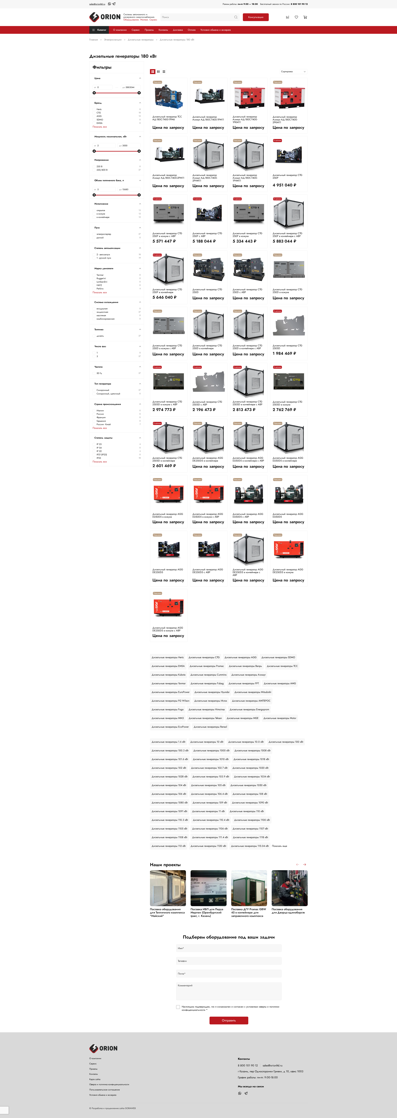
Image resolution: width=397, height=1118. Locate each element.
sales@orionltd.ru (97, 4)
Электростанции (113, 39)
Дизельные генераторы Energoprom (249, 709)
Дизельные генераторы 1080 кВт (170, 802)
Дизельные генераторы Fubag (207, 683)
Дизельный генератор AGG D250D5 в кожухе (167, 515)
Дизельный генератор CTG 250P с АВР (207, 235)
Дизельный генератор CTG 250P (287, 176)
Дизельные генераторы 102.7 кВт (209, 768)
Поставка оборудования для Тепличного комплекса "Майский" (167, 912)
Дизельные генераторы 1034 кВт (252, 776)
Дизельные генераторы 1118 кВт (250, 837)
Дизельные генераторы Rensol (210, 727)
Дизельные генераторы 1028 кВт (169, 776)
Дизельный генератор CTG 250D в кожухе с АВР (167, 347)
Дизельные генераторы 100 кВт (286, 742)
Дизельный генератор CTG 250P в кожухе (247, 235)
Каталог (101, 30)
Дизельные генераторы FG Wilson (170, 701)
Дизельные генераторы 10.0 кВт (246, 742)
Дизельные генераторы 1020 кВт (250, 768)
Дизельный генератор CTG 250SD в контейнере (167, 459)
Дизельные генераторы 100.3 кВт (170, 750)
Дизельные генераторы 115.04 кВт (250, 846)
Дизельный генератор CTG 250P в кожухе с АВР (167, 235)
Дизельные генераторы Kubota (168, 674)
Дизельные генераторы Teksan (205, 718)
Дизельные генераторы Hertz (168, 657)
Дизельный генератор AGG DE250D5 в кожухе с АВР (167, 629)
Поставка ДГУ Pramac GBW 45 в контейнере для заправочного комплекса (248, 912)
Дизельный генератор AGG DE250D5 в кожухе (288, 571)
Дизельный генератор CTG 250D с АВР (247, 291)
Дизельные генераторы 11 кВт (208, 811)
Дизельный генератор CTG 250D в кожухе (287, 291)
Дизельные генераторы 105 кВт (208, 785)
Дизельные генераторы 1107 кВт (250, 828)
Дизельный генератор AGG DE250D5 (167, 571)
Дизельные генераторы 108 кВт (250, 794)
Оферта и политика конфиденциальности (109, 1084)
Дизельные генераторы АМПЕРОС (251, 701)
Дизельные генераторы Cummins (208, 674)
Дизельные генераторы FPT (244, 683)
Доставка (178, 30)
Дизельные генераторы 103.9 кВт (210, 776)
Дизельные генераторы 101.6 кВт (170, 759)
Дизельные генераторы (141, 39)
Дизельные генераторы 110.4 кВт (211, 820)
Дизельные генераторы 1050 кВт (248, 785)
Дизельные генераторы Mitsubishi (252, 692)
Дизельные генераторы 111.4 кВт (210, 837)
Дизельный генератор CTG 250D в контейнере (207, 347)
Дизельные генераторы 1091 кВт (169, 811)
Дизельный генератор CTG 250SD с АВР (207, 403)
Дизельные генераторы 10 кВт (206, 742)
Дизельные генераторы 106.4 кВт (209, 794)
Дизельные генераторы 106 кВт (169, 794)
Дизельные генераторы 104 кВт (169, 785)
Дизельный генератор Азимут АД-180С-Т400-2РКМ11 (285, 119)
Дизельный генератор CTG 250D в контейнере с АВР (247, 347)
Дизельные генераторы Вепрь (245, 666)
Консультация (255, 17)
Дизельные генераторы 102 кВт (169, 768)
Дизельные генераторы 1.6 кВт (168, 742)
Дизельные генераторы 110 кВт (247, 811)
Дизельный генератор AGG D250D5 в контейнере (288, 459)
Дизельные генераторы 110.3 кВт (170, 820)
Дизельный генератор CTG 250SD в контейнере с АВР (247, 403)
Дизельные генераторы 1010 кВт (211, 759)
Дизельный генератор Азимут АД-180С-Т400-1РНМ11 (245, 177)
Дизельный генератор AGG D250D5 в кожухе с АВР (207, 515)
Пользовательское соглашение (104, 1089)
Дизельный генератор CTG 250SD (287, 347)
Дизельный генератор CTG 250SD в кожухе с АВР (167, 403)
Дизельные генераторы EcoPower (170, 727)
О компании (120, 30)
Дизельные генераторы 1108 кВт (169, 837)
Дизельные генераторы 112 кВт (169, 846)
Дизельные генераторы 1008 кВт (252, 750)
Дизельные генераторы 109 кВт (210, 802)
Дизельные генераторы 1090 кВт (250, 802)
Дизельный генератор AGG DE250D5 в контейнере (207, 459)
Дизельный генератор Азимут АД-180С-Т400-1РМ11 (208, 118)
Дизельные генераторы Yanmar (169, 683)
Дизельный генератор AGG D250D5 (288, 515)
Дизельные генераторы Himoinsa (207, 709)
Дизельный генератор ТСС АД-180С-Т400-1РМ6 (167, 118)
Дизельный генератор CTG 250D (207, 291)
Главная (93, 39)
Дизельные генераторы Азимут (248, 674)
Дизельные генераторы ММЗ (168, 718)
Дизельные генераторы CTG (204, 657)
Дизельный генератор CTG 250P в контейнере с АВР (287, 235)
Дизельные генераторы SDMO (278, 657)
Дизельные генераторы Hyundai (212, 692)
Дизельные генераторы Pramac (207, 666)
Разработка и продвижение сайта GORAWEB (114, 1108)
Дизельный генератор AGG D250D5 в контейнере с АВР (248, 459)
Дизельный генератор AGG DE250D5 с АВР (207, 571)
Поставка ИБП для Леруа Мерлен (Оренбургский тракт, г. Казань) (207, 912)
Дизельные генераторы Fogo (168, 709)
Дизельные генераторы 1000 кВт (211, 750)
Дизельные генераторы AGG (240, 657)
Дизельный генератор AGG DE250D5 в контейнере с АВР (248, 572)
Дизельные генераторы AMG (280, 683)
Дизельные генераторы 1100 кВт (252, 820)
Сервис (136, 30)
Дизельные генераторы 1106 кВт (210, 828)
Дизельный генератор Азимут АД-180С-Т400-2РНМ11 (204, 177)
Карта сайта (94, 1079)
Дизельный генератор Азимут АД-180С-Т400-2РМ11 (168, 176)
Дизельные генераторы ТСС (282, 666)
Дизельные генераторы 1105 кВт (169, 828)
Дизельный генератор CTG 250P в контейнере (167, 291)
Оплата (192, 30)
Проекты (149, 30)
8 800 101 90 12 (299, 4)
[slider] (94, 93)
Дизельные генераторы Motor (279, 718)
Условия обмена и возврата (216, 30)
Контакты (163, 30)
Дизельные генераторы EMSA (168, 666)
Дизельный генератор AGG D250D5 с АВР (248, 515)
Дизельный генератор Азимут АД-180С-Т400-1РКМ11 (245, 119)
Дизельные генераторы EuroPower (171, 692)
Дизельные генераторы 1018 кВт (251, 759)
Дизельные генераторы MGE (243, 718)
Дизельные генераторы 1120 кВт (208, 846)
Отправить (229, 1020)
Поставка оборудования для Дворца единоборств (288, 911)
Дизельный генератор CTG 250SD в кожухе (287, 403)
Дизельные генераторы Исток (210, 701)
